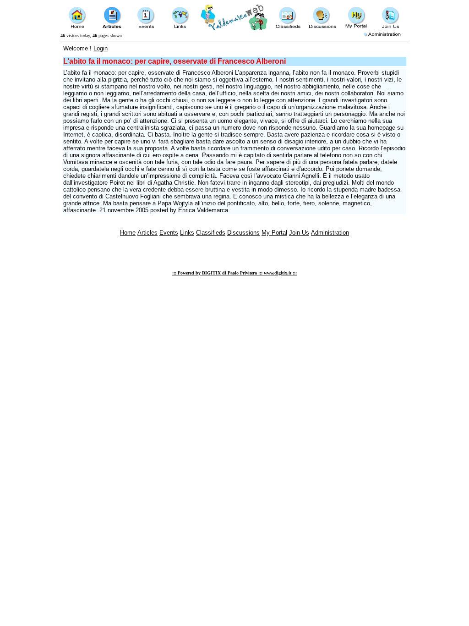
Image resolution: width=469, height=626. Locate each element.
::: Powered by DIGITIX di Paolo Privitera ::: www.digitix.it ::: (234, 272)
